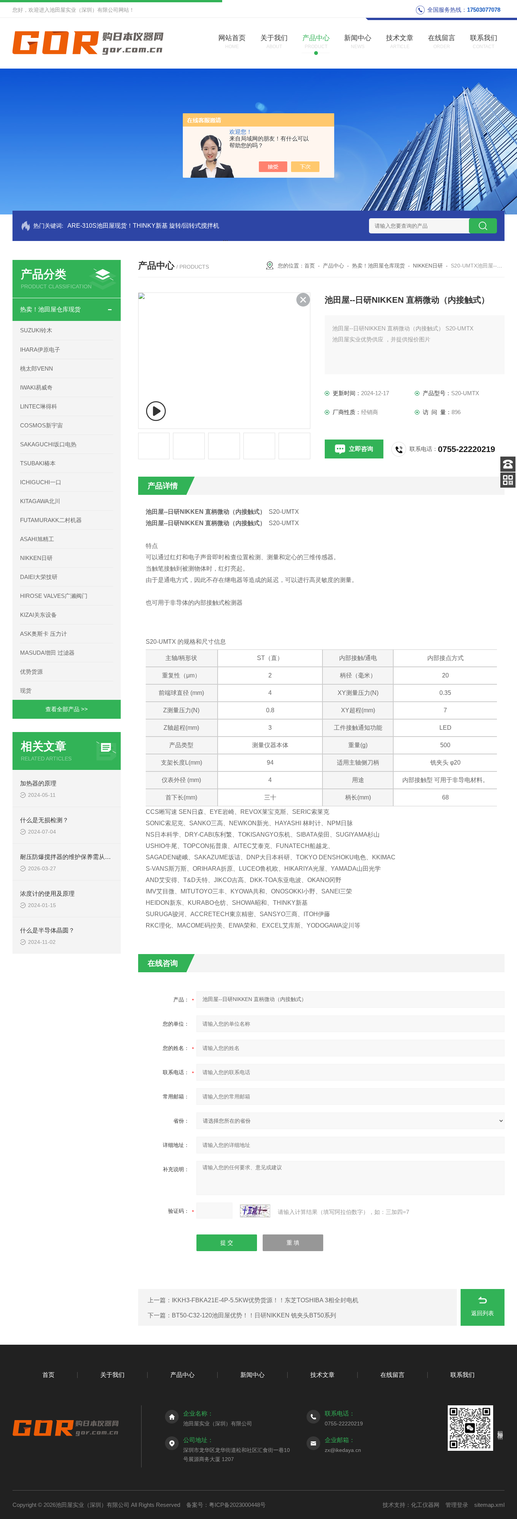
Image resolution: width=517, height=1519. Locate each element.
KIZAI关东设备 (38, 615)
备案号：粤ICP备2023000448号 (226, 1505)
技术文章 (322, 1375)
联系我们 (462, 1375)
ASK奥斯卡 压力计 (43, 633)
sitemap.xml (489, 1505)
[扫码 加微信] (507, 480)
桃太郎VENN (36, 368)
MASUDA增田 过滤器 (47, 652)
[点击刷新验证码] (255, 1211)
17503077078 (483, 9)
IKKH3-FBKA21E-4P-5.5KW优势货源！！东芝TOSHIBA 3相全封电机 (265, 1300)
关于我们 (112, 1375)
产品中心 (333, 266)
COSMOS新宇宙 (41, 425)
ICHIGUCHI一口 (40, 482)
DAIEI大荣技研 (39, 577)
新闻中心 (252, 1375)
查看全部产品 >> (66, 709)
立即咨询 (361, 449)
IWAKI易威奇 (36, 387)
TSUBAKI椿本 (38, 463)
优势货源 (31, 671)
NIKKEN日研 (36, 558)
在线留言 (392, 1375)
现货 (25, 690)
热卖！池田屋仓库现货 (50, 309)
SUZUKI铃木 (36, 330)
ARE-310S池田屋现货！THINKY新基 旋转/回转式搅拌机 (143, 225)
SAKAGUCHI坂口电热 (48, 444)
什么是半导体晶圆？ (47, 930)
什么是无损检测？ (44, 820)
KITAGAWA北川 (40, 501)
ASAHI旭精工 (37, 539)
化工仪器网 (425, 1505)
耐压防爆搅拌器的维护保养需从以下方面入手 (80, 857)
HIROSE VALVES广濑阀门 (53, 596)
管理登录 (456, 1505)
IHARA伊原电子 (40, 349)
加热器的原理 (38, 783)
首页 (309, 266)
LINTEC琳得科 (38, 406)
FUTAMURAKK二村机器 (51, 520)
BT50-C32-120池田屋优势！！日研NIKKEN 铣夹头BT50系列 (254, 1315)
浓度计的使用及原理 (47, 893)
